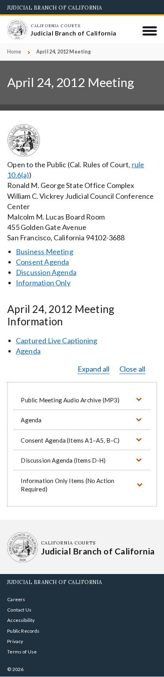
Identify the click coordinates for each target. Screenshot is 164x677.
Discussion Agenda (46, 272)
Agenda (28, 350)
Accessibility (21, 620)
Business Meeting (44, 251)
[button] (82, 400)
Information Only (43, 282)
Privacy (15, 641)
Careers (16, 599)
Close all (132, 368)
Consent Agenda (42, 261)
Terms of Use (22, 652)
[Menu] (150, 31)
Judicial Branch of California (54, 7)
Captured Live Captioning (56, 340)
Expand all (94, 368)
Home (14, 52)
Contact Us (19, 610)
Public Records (23, 631)
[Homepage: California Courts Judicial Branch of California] (17, 30)
